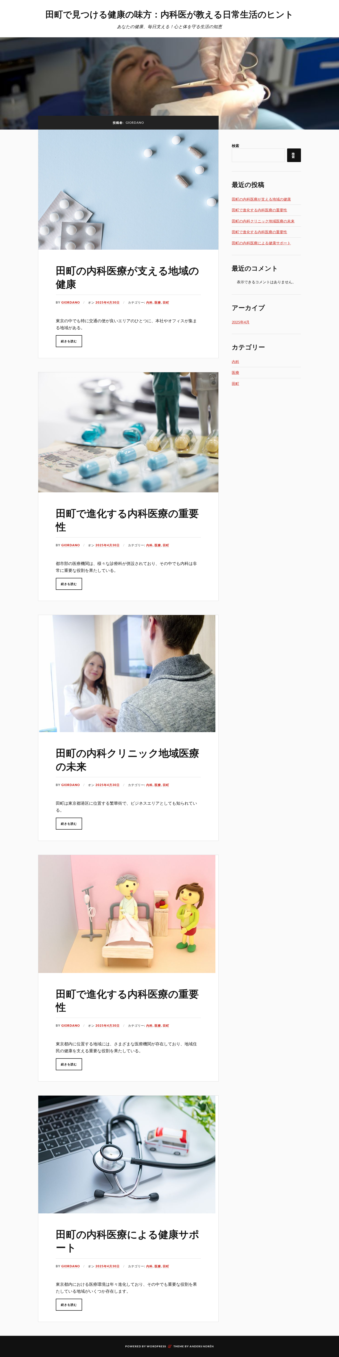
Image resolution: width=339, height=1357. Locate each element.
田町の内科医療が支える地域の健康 (127, 276)
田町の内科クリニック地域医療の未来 (127, 759)
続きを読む (69, 341)
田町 (166, 302)
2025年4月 (241, 322)
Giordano (70, 302)
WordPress (156, 1346)
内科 (149, 302)
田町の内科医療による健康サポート (127, 1240)
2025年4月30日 (107, 302)
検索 (235, 145)
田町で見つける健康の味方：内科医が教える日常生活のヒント (169, 14)
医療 (158, 302)
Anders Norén (202, 1346)
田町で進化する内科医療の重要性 (127, 519)
